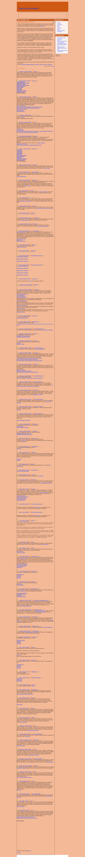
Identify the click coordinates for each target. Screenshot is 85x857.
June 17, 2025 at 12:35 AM (24, 717)
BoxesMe (33, 250)
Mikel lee (34, 315)
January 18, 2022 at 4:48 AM (25, 616)
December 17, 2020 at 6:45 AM (25, 413)
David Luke (33, 489)
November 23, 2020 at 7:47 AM (25, 364)
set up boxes (19, 583)
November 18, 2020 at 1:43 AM (25, 347)
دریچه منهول (19, 655)
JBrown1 (32, 697)
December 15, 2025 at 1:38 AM (25, 749)
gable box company (20, 344)
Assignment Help (35, 172)
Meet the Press (59, 38)
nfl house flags (20, 128)
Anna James (34, 616)
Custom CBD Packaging (38, 347)
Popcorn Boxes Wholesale (22, 564)
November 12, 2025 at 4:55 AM (25, 740)
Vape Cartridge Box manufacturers (31, 632)
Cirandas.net (19, 459)
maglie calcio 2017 (41, 142)
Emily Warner (33, 479)
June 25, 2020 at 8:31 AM (24, 264)
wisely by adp (27, 736)
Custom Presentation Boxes (22, 294)
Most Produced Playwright (61, 43)
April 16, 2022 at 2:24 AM (24, 647)
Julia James (35, 352)
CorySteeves (33, 571)
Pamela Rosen (59, 24)
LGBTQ (40, 64)
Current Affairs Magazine (38, 328)
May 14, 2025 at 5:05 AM (24, 697)
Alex (34, 725)
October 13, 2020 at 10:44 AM (25, 315)
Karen (34, 122)
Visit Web (19, 577)
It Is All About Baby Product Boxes (23, 420)
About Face (42, 26)
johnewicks (35, 223)
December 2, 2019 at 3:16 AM (25, 223)
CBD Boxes (23, 440)
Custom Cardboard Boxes (22, 297)
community (37, 64)
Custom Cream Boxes (43, 492)
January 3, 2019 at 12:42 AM (25, 205)
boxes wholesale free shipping (22, 427)
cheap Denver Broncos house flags (32, 131)
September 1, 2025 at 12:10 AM (25, 725)
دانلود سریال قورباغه (49, 323)
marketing (45, 64)
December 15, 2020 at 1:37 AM (25, 399)
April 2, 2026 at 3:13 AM (24, 800)
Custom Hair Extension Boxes (22, 496)
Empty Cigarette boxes (21, 238)
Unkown (32, 464)
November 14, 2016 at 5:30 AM (25, 136)
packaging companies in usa (22, 317)
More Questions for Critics (61, 37)
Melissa (58, 25)
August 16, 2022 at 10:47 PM (25, 684)
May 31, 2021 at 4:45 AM (24, 504)
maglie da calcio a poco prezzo (23, 145)
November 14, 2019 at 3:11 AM (25, 217)
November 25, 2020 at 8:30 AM (25, 375)
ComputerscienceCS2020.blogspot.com (40, 600)
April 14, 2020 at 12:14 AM (24, 244)
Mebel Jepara (19, 678)
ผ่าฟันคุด (33, 685)
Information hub (34, 470)
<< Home (18, 852)
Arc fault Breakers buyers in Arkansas (24, 777)
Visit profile (41, 475)
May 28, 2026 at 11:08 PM (24, 810)
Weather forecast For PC (21, 246)
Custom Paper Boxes (21, 296)
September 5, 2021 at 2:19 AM (25, 600)
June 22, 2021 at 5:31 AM (24, 556)
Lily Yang (58, 22)
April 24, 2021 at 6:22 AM (24, 470)
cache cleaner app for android (25, 201)
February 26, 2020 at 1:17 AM (25, 230)
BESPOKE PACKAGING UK (39, 610)
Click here (19, 409)
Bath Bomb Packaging (21, 594)
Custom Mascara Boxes (21, 499)
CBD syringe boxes (45, 544)
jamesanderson (35, 689)
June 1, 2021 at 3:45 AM (24, 520)
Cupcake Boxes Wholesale (22, 565)
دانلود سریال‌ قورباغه (19, 324)
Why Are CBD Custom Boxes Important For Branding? (27, 359)
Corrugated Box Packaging (22, 593)
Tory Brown (34, 424)
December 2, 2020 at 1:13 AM (25, 390)
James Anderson (36, 230)
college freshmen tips (25, 220)
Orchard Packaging (34, 588)
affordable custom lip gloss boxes (23, 336)
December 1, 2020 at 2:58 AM (25, 381)
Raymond (35, 765)
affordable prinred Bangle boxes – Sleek (24, 434)
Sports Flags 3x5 (20, 110)
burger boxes (37, 507)
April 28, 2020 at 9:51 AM (24, 250)
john (32, 810)
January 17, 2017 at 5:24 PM (25, 148)
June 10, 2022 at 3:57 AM (24, 671)
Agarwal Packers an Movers (36, 255)
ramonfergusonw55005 (37, 734)
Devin (33, 781)
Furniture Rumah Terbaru (36, 677)
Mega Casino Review (21, 745)
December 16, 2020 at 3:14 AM (25, 406)
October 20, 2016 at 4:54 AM (25, 80)
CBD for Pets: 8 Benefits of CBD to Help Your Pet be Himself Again (30, 378)
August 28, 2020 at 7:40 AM (24, 278)
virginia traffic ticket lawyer (33, 754)
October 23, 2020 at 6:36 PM (25, 321)
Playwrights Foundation (61, 30)
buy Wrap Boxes (20, 551)
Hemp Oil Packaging (21, 369)
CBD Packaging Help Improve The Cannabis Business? (27, 372)
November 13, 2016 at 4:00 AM (25, 115)
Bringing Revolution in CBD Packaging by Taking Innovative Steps (29, 360)
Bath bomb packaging (21, 241)
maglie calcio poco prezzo (22, 143)
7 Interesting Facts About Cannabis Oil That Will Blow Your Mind (29, 358)
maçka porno (34, 278)
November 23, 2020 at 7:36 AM (25, 352)
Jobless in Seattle (60, 51)
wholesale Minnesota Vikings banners (35, 106)
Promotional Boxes (20, 584)
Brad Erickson (59, 31)
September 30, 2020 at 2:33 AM (25, 289)
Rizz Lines (19, 790)
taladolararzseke (35, 321)
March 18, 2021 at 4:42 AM (24, 446)
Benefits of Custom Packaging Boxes (24, 370)
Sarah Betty (34, 180)
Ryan (34, 684)
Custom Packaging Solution (36, 504)
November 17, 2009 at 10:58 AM (25, 71)
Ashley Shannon (35, 626)
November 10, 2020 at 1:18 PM (25, 340)
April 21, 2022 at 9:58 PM (24, 660)
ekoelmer (33, 452)
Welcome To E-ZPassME (22, 768)
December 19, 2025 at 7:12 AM (25, 771)
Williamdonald (36, 740)
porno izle (30, 281)
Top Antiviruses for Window (47, 329)
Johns (34, 749)
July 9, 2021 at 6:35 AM (24, 588)
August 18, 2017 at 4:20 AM (24, 172)
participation (49, 64)
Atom (30, 850)
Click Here (19, 576)
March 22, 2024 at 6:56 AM (24, 689)
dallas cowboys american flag (22, 106)
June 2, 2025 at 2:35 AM (24, 708)
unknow (33, 474)
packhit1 (32, 581)
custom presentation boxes (47, 627)
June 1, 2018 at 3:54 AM (24, 197)
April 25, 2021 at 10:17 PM (24, 474)
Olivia (32, 548)
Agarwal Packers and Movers (22, 256)
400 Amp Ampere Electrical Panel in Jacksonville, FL (27, 818)
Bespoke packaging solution (46, 483)
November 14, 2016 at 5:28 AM (25, 122)
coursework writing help (43, 191)
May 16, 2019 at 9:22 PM (24, 213)
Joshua (35, 71)
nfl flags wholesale (20, 130)
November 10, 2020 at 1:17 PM (25, 333)
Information (19, 575)
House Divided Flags (21, 111)
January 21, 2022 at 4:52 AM (25, 626)
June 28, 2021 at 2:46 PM (24, 581)
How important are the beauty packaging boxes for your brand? (34, 386)
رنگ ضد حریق (24, 521)
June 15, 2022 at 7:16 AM (24, 677)
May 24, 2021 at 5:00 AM (24, 489)
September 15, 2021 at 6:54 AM (25, 609)
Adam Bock (23, 64)
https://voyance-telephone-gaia (25, 605)
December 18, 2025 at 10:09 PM (25, 765)
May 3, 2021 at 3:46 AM (24, 479)
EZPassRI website (49, 762)
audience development (30, 64)
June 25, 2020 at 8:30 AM (24, 255)
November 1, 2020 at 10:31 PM (25, 328)
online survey (35, 390)
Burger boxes (19, 239)
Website (18, 460)
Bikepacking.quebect (21, 640)
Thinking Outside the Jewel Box (62, 50)
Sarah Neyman (36, 217)
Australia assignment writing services (43, 208)
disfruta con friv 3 (27, 185)
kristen (32, 190)
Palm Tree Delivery (20, 806)
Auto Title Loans (47, 168)
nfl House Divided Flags (35, 108)
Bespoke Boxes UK (37, 609)
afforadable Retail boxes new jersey (24, 335)
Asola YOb (34, 636)
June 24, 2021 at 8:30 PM (24, 571)
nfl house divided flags (21, 105)
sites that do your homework (43, 226)
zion (31, 800)
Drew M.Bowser (35, 446)
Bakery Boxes (19, 567)
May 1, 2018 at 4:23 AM (24, 190)
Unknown (34, 80)
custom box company (21, 552)
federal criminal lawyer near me (33, 730)
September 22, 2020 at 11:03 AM (25, 284)
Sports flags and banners (21, 109)
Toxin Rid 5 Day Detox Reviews (23, 471)
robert (34, 771)
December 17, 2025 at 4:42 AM (25, 758)
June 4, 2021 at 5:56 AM (24, 542)
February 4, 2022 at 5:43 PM (24, 636)
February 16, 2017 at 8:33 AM (25, 164)
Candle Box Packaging (21, 596)
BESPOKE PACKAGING (41, 611)
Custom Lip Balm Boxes (21, 497)
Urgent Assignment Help (21, 176)
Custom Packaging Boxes (40, 348)
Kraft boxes (19, 342)
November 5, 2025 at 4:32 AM (25, 734)
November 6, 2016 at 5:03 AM (25, 96)
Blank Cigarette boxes (21, 232)
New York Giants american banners (23, 108)
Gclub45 (32, 213)
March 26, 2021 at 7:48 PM (24, 452)
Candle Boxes (22, 590)
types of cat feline (23, 722)
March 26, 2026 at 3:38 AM (24, 793)
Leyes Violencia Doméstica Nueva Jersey (25, 694)
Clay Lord (58, 23)
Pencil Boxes (19, 595)
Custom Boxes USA (21, 500)
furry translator (19, 704)
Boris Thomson (35, 438)
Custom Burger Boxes (21, 566)
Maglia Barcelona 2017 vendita (35, 145)
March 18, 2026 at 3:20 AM (24, 781)
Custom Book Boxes (21, 295)
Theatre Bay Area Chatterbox (28, 8)
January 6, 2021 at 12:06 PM (25, 424)
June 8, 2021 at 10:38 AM (24, 548)
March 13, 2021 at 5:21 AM (24, 438)
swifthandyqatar (34, 671)
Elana (58, 29)
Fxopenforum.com (20, 664)
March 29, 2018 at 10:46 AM (24, 180)
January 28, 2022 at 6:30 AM (25, 631)
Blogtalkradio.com (20, 574)
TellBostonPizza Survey (37, 394)
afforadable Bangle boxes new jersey (24, 433)
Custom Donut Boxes (23, 558)
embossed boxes (20, 426)
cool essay (23, 117)
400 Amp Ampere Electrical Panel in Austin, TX (26, 816)
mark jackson (36, 289)
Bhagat (33, 717)
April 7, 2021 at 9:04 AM (24, 464)
